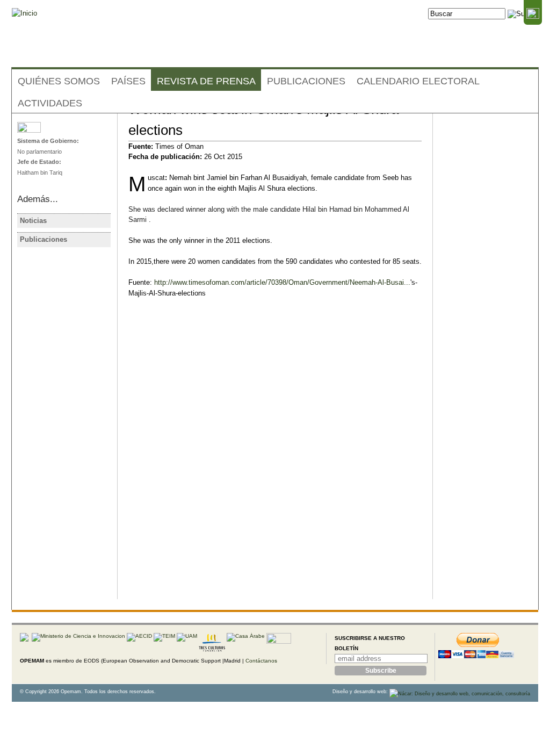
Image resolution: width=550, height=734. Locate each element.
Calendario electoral (418, 81)
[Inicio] (24, 13)
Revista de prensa (206, 81)
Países (128, 81)
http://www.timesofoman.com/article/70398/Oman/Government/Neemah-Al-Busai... (282, 282)
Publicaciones (306, 81)
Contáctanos (261, 661)
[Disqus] (275, 461)
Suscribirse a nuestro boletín (370, 643)
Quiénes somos (59, 81)
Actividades (50, 103)
